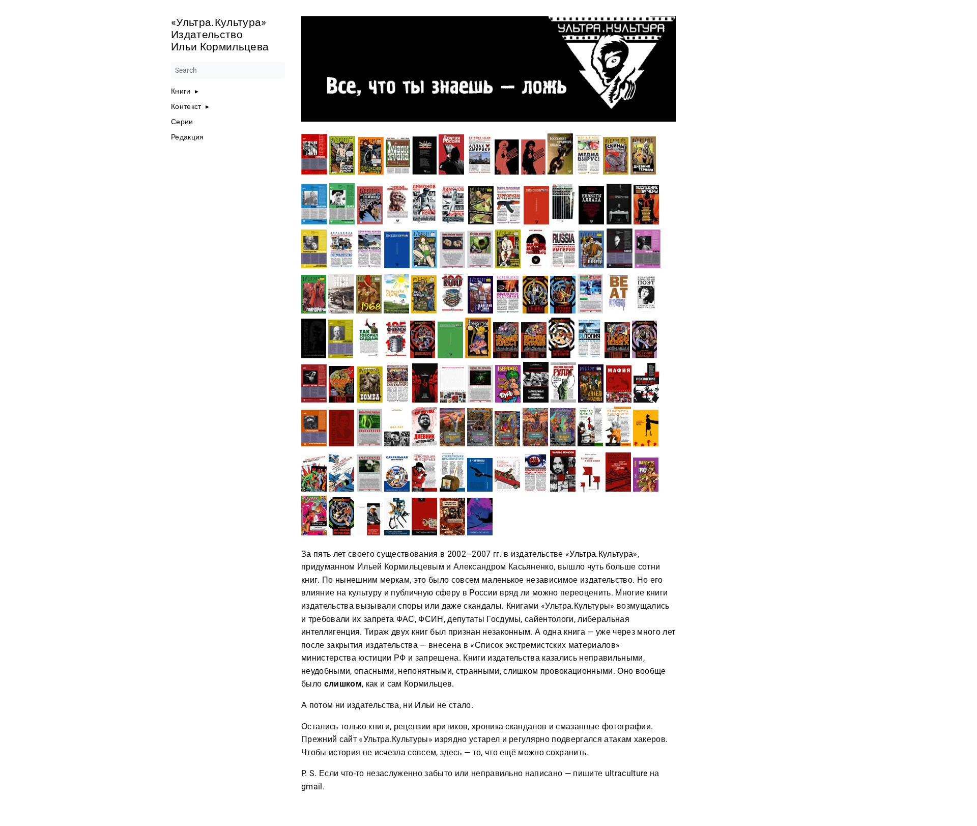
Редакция (187, 137)
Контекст (186, 106)
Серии (182, 122)
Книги (181, 91)
